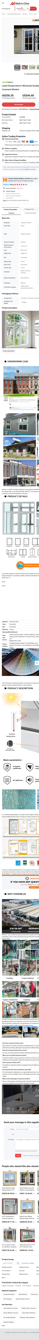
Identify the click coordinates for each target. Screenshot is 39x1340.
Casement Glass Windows (27, 1317)
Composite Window (9, 1294)
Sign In (5, 200)
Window (25, 14)
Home (3, 14)
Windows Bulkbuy (8, 1322)
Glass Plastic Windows (28, 1313)
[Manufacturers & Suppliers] (19, 3)
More (3, 1326)
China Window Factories (10, 1308)
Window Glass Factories (29, 1308)
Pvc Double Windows (9, 1317)
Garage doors (6, 1274)
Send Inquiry (18, 104)
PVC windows (6, 1271)
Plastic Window (33, 14)
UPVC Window (7, 1299)
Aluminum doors (24, 1267)
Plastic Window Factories (10, 1313)
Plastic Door (34, 1294)
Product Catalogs (28, 1263)
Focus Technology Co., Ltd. (24, 1332)
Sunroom (22, 1271)
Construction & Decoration (14, 14)
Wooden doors (23, 1274)
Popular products (7, 1267)
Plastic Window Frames (23, 1299)
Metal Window (23, 1294)
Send (18, 1155)
